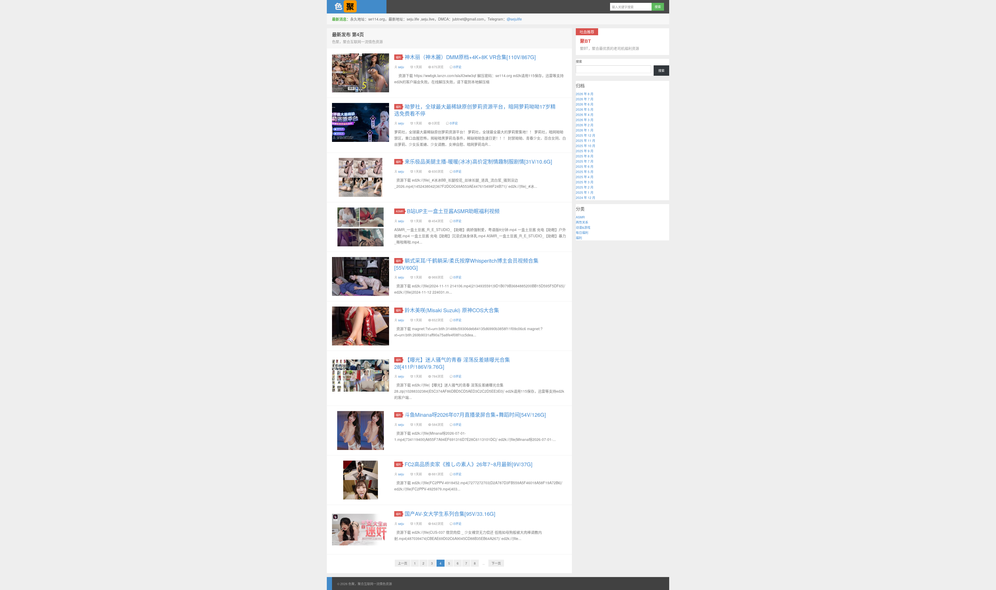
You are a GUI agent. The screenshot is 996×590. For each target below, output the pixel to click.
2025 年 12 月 (585, 135)
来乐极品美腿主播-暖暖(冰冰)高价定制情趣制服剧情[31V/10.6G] (478, 161)
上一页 (402, 563)
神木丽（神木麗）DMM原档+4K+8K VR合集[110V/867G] (470, 57)
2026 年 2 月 (584, 125)
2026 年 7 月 (584, 99)
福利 (398, 57)
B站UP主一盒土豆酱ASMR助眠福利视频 (453, 211)
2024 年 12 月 (585, 197)
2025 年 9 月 (584, 151)
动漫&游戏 (583, 227)
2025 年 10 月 (585, 145)
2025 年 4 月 (584, 177)
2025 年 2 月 (584, 187)
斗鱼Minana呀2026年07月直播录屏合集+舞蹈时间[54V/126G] (475, 414)
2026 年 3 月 (584, 119)
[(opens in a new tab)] (360, 122)
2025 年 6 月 (584, 166)
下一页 (496, 563)
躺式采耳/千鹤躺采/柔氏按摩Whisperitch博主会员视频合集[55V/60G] (466, 264)
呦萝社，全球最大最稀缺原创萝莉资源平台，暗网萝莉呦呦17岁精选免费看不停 (475, 110)
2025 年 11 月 (585, 140)
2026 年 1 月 (584, 130)
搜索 (579, 61)
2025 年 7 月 (584, 161)
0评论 (457, 67)
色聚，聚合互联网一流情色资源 (356, 6)
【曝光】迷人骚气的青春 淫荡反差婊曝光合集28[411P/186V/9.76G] (452, 363)
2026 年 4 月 (584, 114)
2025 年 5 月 (584, 171)
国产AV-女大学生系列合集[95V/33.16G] (450, 513)
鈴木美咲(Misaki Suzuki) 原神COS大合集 (452, 310)
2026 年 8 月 (584, 94)
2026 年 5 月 (584, 109)
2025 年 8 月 (584, 156)
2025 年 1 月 (584, 192)
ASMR (399, 211)
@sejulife (514, 19)
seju (401, 67)
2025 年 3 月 (584, 182)
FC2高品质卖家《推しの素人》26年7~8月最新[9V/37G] (468, 464)
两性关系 (582, 222)
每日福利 (582, 232)
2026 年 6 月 (584, 104)
